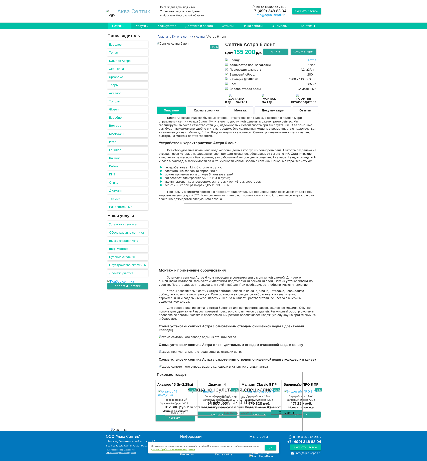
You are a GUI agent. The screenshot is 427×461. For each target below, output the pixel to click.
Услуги (141, 26)
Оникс (113, 182)
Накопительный (120, 207)
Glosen (114, 109)
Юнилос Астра (120, 60)
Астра (311, 60)
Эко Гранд (116, 69)
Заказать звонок (307, 11)
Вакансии (187, 454)
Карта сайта (224, 454)
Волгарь (115, 125)
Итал (112, 142)
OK (270, 447)
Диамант (115, 190)
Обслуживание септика (126, 232)
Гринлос (115, 150)
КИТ (112, 174)
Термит (114, 199)
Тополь (114, 101)
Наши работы (253, 26)
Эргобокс (116, 77)
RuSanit (114, 158)
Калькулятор (166, 26)
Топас (113, 52)
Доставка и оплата (199, 26)
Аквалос (115, 93)
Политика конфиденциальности (120, 450)
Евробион (116, 117)
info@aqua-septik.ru (271, 15)
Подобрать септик (128, 286)
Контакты (308, 26)
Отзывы (228, 26)
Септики (118, 26)
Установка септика (123, 224)
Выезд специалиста (123, 240)
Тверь (113, 85)
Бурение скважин (122, 257)
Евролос (115, 44)
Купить (276, 51)
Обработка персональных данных (121, 452)
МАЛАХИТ (116, 134)
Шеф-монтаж (118, 248)
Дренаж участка (121, 273)
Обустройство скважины (127, 265)
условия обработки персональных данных (173, 449)
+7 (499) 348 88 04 (269, 11)
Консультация (303, 51)
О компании (280, 26)
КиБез (113, 166)
